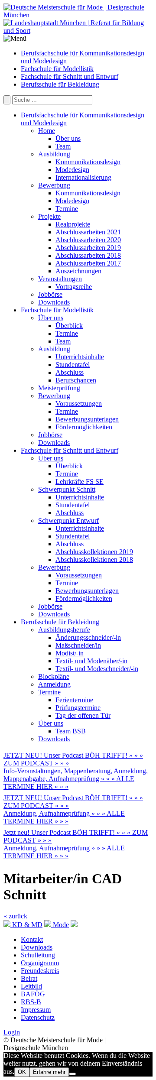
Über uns (68, 138)
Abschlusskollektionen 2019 (94, 551)
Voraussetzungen (78, 403)
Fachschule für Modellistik (57, 68)
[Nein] (72, 1074)
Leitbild (31, 986)
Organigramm (40, 962)
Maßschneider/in (78, 645)
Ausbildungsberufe (64, 629)
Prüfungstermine (78, 707)
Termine (66, 208)
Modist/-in (69, 653)
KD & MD (26, 924)
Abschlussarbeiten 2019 (88, 247)
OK (22, 1072)
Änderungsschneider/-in (88, 637)
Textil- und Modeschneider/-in (96, 668)
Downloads (54, 302)
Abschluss (69, 372)
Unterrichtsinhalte (79, 356)
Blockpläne (53, 676)
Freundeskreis (40, 970)
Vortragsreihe (73, 286)
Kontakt (32, 939)
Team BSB (70, 731)
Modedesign (72, 169)
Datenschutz (38, 1017)
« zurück (15, 916)
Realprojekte (72, 224)
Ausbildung (54, 154)
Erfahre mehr (49, 1072)
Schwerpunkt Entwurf (68, 520)
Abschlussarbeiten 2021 (88, 232)
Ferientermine (74, 700)
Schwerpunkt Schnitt (66, 489)
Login (11, 1032)
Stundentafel (72, 364)
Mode (60, 924)
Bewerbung (54, 185)
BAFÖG (33, 994)
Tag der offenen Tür (82, 715)
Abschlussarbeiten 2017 (88, 263)
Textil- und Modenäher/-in (91, 661)
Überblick (69, 325)
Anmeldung (54, 684)
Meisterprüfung (59, 388)
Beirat (29, 978)
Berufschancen (75, 380)
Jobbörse (50, 294)
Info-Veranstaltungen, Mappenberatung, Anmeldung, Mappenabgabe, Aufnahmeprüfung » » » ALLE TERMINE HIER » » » (75, 778)
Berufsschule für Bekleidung (60, 84)
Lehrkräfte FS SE (79, 481)
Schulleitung (38, 955)
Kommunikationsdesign (87, 161)
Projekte (49, 216)
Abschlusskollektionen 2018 (94, 559)
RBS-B (31, 1001)
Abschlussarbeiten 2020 (88, 239)
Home (46, 130)
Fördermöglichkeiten (83, 427)
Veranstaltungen (60, 278)
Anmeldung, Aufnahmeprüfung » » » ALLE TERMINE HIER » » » (64, 817)
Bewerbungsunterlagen (87, 419)
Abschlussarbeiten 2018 (88, 255)
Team (63, 146)
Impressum (36, 1009)
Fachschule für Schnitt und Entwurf (69, 76)
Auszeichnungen (78, 271)
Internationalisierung (83, 177)
